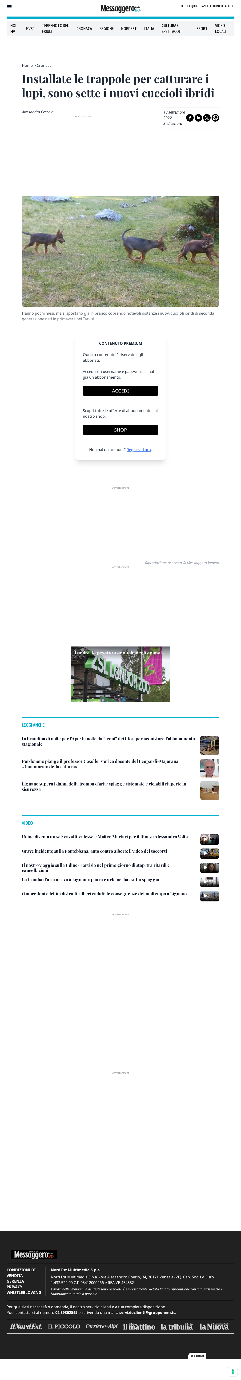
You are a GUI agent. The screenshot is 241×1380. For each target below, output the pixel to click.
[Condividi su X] (207, 118)
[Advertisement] (120, 46)
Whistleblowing (24, 1292)
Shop (120, 430)
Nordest (129, 28)
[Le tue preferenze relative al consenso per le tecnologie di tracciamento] (232, 1371)
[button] (120, 674)
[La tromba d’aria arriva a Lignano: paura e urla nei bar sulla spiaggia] (209, 882)
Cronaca (84, 28)
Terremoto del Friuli (55, 28)
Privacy (14, 1286)
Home (27, 65)
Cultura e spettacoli (171, 28)
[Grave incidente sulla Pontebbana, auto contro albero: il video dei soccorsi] (209, 854)
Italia (149, 28)
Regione (107, 28)
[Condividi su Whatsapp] (215, 118)
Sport (202, 28)
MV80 (30, 28)
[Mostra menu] (9, 6)
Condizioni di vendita (21, 1272)
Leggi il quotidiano (194, 6)
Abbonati (216, 6)
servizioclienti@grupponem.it (147, 1312)
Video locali (220, 28)
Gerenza (15, 1281)
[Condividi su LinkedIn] (198, 118)
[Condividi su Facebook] (190, 118)
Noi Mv (13, 28)
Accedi (229, 6)
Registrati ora (139, 449)
